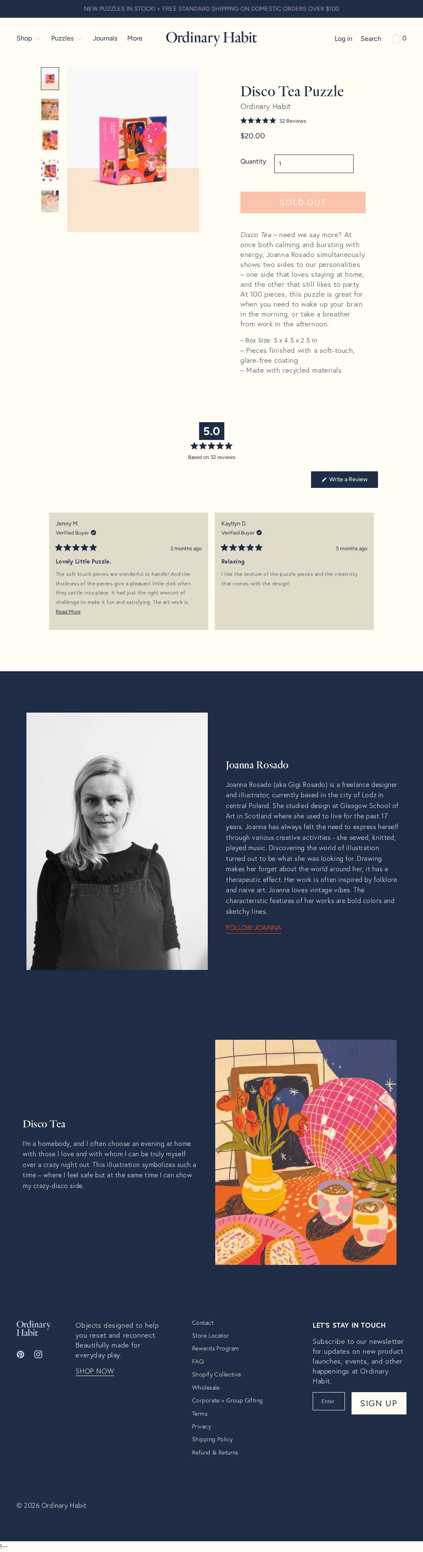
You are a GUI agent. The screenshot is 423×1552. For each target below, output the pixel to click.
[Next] (368, 577)
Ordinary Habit (64, 1505)
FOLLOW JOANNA (253, 928)
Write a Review (353, 481)
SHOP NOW (95, 1371)
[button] (303, 120)
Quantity (253, 161)
